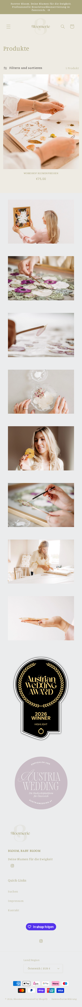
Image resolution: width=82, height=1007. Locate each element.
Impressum (16, 900)
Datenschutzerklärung (64, 999)
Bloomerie (19, 999)
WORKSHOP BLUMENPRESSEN (41, 173)
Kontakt (13, 910)
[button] (8, 26)
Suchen (13, 891)
